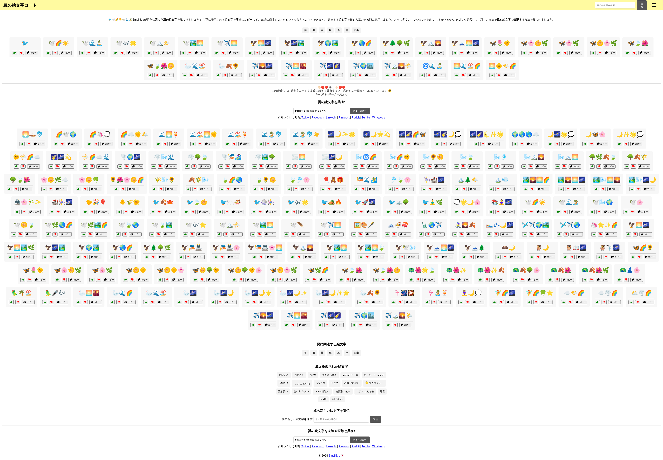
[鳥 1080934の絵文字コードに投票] (619, 280)
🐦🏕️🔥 (331, 202)
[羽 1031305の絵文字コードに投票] (498, 257)
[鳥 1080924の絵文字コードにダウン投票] (159, 212)
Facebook (318, 117)
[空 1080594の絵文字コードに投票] (85, 166)
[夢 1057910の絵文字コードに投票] (456, 75)
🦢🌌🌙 (223, 293)
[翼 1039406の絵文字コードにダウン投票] (427, 53)
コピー (33, 52)
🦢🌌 (190, 293)
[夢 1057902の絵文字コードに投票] (460, 302)
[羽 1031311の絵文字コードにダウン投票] (639, 257)
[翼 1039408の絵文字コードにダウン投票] (292, 75)
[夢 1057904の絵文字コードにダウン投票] (591, 144)
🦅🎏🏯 (191, 247)
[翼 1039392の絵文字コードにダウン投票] (530, 53)
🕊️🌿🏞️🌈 (94, 225)
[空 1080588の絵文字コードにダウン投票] (160, 166)
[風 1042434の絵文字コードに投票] (289, 189)
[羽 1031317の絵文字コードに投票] (283, 302)
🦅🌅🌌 (260, 43)
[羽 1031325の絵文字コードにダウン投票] (241, 280)
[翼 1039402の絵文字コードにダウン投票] (189, 53)
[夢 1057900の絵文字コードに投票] (13, 234)
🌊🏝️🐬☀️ (306, 134)
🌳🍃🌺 (19, 180)
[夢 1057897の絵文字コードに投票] (456, 212)
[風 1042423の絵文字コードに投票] (119, 166)
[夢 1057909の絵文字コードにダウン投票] (23, 212)
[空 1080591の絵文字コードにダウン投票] (482, 144)
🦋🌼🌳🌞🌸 (245, 270)
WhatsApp (378, 117)
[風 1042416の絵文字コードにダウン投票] (463, 166)
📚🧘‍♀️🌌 (501, 202)
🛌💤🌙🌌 (500, 225)
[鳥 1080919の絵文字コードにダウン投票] (17, 302)
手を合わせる (329, 375)
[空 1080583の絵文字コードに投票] (630, 302)
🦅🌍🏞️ (328, 43)
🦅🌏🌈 (361, 43)
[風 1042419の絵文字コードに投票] (188, 189)
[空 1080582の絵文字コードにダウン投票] (566, 234)
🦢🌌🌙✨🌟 (332, 293)
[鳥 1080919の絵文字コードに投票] (11, 302)
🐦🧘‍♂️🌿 (432, 202)
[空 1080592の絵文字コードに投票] (524, 234)
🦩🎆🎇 (404, 293)
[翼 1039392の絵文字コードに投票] (523, 53)
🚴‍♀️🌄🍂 (465, 225)
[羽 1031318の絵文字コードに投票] (550, 280)
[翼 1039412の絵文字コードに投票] (251, 75)
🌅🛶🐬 (32, 134)
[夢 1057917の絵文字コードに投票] (437, 144)
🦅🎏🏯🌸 (226, 247)
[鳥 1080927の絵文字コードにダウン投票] (294, 212)
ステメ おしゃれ (365, 391)
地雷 (382, 391)
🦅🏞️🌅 (336, 247)
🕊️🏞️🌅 (193, 43)
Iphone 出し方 (350, 375)
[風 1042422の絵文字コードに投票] (355, 166)
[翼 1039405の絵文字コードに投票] (592, 53)
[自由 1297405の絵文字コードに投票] (55, 144)
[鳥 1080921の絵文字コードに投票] (427, 302)
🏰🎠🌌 (62, 202)
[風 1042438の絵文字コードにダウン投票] (227, 166)
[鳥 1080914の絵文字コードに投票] (14, 53)
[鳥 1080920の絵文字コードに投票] (85, 212)
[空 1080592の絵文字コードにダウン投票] (531, 234)
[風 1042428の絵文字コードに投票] (154, 189)
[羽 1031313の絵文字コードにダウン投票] (418, 280)
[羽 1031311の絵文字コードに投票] (632, 257)
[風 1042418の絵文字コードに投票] (288, 166)
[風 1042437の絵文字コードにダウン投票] (638, 189)
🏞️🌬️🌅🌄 (607, 180)
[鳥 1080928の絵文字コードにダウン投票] (226, 212)
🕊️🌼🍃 (24, 225)
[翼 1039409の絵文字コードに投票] (150, 75)
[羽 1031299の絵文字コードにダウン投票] (632, 212)
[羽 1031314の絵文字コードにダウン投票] (158, 234)
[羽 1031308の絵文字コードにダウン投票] (522, 280)
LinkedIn (331, 117)
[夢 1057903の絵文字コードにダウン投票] (600, 234)
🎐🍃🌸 (400, 180)
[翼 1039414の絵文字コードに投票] (250, 53)
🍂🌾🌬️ (198, 180)
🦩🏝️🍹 (437, 293)
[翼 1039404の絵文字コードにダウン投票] (225, 75)
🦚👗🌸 (629, 270)
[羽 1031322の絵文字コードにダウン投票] (254, 302)
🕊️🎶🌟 (126, 43)
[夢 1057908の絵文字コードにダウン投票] (557, 144)
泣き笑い (283, 391)
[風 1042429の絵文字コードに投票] (321, 166)
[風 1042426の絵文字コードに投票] (596, 189)
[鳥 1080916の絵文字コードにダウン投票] (538, 257)
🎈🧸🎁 (333, 180)
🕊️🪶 (297, 225)
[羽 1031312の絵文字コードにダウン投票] (219, 302)
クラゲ (334, 382)
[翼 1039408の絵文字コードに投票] (285, 75)
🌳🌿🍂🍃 (602, 157)
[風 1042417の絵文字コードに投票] (254, 166)
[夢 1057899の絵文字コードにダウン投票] (535, 302)
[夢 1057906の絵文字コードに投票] (50, 166)
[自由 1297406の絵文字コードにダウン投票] (427, 234)
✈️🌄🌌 (262, 66)
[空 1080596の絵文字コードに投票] (295, 144)
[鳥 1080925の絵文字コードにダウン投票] (85, 302)
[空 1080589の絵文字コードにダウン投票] (498, 75)
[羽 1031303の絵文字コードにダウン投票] (452, 280)
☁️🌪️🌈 (607, 293)
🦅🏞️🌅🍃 (371, 247)
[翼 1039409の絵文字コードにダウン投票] (156, 75)
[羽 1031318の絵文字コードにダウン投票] (557, 280)
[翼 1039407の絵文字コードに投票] (81, 53)
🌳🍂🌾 (637, 157)
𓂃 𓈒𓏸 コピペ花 (302, 383)
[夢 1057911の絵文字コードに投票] (89, 144)
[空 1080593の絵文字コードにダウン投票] (604, 302)
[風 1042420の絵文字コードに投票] (491, 189)
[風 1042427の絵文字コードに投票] (227, 144)
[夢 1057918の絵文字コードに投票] (51, 212)
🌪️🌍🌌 (130, 157)
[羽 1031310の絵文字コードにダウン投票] (17, 257)
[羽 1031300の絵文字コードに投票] (307, 280)
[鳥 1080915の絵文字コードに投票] (119, 212)
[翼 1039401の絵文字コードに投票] (385, 53)
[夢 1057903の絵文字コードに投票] (593, 234)
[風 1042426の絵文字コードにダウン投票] (603, 189)
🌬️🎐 (501, 157)
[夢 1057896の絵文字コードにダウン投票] (408, 144)
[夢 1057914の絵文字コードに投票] (78, 189)
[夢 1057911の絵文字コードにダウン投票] (96, 144)
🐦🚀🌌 (365, 202)
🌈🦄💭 (99, 134)
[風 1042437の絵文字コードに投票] (631, 189)
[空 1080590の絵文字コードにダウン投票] (464, 189)
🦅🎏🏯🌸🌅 (265, 247)
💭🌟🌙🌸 (467, 202)
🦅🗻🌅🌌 (465, 43)
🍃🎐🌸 (299, 180)
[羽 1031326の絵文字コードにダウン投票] (261, 257)
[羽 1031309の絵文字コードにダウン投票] (293, 234)
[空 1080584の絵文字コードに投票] (514, 144)
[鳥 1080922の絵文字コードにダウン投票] (361, 212)
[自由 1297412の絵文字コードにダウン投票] (228, 189)
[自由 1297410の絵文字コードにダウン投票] (28, 144)
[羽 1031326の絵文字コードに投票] (254, 257)
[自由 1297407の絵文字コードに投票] (491, 212)
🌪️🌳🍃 (197, 157)
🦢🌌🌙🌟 (258, 293)
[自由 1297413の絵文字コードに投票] (387, 234)
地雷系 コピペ (343, 391)
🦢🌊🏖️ (195, 66)
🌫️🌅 (299, 157)
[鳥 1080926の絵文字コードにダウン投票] (572, 257)
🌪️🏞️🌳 (265, 157)
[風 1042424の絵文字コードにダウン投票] (496, 166)
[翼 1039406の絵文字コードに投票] (420, 53)
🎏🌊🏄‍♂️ (367, 180)
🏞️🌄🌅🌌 (571, 180)
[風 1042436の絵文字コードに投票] (626, 166)
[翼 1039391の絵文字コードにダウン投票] (290, 53)
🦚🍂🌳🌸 (526, 270)
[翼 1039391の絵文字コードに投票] (283, 53)
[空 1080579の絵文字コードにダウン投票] (267, 144)
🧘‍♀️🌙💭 (471, 293)
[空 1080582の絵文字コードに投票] (559, 234)
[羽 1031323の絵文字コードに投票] (480, 280)
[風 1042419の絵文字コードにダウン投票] (194, 189)
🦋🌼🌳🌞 (206, 270)
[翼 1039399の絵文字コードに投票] (352, 75)
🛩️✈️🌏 (569, 225)
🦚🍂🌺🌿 (595, 270)
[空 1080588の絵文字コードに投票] (153, 166)
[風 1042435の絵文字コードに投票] (192, 144)
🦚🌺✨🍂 (491, 270)
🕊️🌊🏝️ (92, 43)
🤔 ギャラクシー (374, 382)
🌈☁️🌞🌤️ (134, 134)
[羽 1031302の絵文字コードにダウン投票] (186, 302)
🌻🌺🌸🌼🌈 (127, 180)
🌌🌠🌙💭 (448, 134)
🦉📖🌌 (575, 247)
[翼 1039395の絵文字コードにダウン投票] (394, 75)
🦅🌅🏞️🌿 (21, 247)
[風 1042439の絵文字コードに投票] (422, 166)
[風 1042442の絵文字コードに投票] (523, 166)
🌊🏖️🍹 (238, 134)
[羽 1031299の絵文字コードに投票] (625, 212)
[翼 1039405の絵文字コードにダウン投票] (599, 53)
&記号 (313, 375)
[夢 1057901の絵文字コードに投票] (116, 189)
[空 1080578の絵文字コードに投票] (592, 212)
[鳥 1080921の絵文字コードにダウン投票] (433, 302)
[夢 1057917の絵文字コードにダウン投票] (443, 144)
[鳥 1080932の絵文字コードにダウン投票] (327, 212)
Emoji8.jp (334, 455)
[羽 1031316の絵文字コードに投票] (215, 257)
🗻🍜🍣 (398, 225)
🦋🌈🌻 (643, 247)
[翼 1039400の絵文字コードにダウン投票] (496, 53)
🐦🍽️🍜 (230, 202)
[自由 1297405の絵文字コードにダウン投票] (62, 144)
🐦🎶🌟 (297, 202)
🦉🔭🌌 (609, 247)
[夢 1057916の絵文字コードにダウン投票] (501, 302)
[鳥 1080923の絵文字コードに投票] (464, 257)
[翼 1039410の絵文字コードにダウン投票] (324, 53)
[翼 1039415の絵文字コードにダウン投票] (155, 53)
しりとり (320, 382)
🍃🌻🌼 (266, 180)
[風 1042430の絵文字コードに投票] (389, 166)
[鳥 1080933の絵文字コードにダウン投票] (395, 212)
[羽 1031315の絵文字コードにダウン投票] (202, 280)
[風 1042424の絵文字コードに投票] (490, 166)
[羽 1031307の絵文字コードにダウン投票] (132, 280)
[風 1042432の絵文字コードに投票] (187, 166)
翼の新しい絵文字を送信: (297, 419)
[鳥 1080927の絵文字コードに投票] (287, 212)
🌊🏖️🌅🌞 (203, 134)
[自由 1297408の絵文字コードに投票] (9, 189)
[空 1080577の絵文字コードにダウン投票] (570, 302)
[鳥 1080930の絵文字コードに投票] (422, 212)
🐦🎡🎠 (264, 202)
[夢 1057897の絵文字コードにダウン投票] (463, 212)
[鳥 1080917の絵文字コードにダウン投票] (118, 302)
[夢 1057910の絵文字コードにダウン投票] (463, 75)
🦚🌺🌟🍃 (422, 270)
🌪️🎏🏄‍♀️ (231, 157)
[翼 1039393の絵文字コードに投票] (351, 53)
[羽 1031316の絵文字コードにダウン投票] (222, 257)
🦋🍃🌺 (638, 43)
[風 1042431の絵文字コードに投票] (356, 189)
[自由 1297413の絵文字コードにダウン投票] (394, 234)
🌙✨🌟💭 (630, 134)
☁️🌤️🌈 (574, 293)
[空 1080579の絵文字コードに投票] (261, 144)
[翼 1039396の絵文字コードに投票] (184, 75)
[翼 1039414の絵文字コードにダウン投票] (257, 53)
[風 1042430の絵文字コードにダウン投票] (395, 166)
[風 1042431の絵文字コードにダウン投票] (363, 189)
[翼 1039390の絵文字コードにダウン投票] (223, 53)
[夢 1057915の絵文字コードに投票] (619, 144)
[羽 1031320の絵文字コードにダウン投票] (166, 280)
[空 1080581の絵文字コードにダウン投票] (23, 166)
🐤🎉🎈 (95, 202)
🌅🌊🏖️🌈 (467, 66)
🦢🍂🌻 (228, 66)
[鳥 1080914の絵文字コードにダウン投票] (21, 53)
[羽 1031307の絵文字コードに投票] (125, 280)
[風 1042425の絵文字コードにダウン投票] (598, 166)
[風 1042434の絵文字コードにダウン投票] (295, 189)
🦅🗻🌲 (474, 247)
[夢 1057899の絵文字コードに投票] (529, 302)
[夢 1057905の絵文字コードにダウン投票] (430, 189)
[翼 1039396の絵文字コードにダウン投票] (191, 75)
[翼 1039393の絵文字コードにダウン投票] (358, 53)
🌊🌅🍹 (168, 134)
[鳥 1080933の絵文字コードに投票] (388, 212)
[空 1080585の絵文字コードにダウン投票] (402, 257)
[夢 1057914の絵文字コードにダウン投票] (85, 189)
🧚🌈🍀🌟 (539, 293)
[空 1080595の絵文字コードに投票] (331, 144)
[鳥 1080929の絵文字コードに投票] (44, 302)
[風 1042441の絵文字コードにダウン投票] (396, 189)
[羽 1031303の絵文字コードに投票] (445, 280)
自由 (356, 30)
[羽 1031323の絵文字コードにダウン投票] (487, 280)
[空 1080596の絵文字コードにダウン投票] (302, 144)
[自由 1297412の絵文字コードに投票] (221, 189)
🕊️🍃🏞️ (162, 225)
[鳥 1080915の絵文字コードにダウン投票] (125, 212)
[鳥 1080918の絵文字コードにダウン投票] (193, 212)
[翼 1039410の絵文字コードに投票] (317, 53)
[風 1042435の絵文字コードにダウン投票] (199, 144)
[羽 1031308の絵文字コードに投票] (515, 280)
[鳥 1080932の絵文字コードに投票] (321, 212)
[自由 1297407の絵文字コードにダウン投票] (497, 212)
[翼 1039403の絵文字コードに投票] (319, 75)
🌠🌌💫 (61, 157)
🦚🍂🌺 (560, 270)
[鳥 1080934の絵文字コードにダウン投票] (626, 280)
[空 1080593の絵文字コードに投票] (597, 302)
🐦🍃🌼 (196, 202)
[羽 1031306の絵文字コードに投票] (181, 257)
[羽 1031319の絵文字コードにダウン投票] (54, 234)
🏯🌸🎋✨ (27, 202)
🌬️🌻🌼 (433, 157)
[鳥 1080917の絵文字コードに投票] (112, 302)
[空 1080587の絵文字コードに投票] (561, 189)
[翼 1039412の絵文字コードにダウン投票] (258, 75)
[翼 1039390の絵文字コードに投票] (216, 53)
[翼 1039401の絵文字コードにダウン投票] (392, 53)
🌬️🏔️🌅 (568, 157)
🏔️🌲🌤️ (468, 180)
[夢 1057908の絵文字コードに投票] (550, 144)
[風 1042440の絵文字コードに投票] (158, 144)
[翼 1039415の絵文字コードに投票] (149, 53)
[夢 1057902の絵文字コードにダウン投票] (467, 302)
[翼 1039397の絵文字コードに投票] (627, 53)
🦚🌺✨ (456, 270)
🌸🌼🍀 (89, 180)
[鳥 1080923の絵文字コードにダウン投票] (471, 257)
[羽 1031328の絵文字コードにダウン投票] (591, 280)
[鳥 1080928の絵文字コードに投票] (220, 212)
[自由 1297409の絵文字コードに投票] (353, 234)
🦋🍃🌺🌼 (160, 66)
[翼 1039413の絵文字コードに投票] (558, 53)
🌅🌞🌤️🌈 (502, 66)
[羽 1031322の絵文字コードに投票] (247, 302)
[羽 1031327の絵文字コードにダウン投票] (328, 302)
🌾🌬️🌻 (165, 180)
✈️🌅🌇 (296, 66)
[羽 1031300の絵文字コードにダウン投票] (314, 280)
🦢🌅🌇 (89, 293)
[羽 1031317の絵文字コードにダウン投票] (289, 302)
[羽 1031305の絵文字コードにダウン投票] (504, 257)
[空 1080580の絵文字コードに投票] (43, 189)
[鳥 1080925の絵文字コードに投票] (78, 302)
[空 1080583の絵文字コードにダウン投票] (637, 302)
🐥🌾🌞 (129, 202)
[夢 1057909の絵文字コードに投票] (17, 212)
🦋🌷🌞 (499, 43)
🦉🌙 (542, 247)
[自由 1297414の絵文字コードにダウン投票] (329, 189)
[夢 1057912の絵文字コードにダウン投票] (373, 144)
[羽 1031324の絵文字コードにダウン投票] (90, 234)
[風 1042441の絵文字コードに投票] (390, 189)
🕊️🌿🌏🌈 (59, 225)
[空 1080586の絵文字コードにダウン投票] (130, 144)
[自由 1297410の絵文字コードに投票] (22, 144)
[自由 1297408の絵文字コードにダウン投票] (16, 189)
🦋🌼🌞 (136, 270)
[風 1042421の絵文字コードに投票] (255, 189)
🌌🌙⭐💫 (377, 134)
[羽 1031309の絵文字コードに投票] (286, 234)
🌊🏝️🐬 (271, 134)
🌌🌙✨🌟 (341, 134)
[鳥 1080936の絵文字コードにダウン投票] (260, 212)
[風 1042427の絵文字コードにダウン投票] (234, 144)
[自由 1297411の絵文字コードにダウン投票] (461, 234)
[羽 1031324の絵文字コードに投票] (83, 234)
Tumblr (366, 117)
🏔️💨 (501, 180)
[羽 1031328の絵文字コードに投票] (584, 280)
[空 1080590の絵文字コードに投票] (457, 189)
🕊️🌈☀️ (58, 43)
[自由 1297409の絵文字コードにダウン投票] (360, 234)
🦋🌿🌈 (318, 270)
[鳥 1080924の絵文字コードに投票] (152, 212)
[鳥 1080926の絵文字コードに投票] (565, 257)
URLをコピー (359, 111)
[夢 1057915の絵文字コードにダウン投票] (626, 144)
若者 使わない (351, 382)
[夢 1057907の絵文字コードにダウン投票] (428, 75)
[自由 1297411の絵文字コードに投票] (454, 234)
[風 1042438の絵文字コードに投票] (220, 166)
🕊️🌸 (636, 202)
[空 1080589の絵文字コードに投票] (491, 75)
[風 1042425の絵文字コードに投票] (592, 166)
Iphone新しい (322, 391)
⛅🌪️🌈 (641, 293)
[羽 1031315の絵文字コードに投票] (195, 280)
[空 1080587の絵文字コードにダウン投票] (567, 189)
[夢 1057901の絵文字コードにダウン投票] (123, 189)
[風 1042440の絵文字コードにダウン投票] (165, 144)
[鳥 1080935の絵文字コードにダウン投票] (605, 257)
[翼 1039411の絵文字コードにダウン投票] (54, 53)
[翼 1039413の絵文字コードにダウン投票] (565, 53)
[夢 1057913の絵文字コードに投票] (525, 189)
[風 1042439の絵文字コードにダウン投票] (429, 166)
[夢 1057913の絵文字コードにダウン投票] (532, 189)
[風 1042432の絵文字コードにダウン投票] (193, 166)
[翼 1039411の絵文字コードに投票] (48, 53)
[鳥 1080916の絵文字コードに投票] (531, 257)
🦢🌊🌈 (122, 293)
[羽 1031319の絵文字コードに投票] (48, 234)
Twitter (305, 117)
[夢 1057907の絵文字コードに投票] (422, 75)
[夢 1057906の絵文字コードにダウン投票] (57, 166)
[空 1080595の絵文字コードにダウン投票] (337, 144)
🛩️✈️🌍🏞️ (535, 225)
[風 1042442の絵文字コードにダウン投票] (530, 166)
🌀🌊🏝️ (432, 66)
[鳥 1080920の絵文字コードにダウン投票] (92, 212)
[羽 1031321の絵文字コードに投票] (360, 257)
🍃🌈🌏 (232, 180)
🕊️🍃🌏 (128, 225)
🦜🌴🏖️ (21, 293)
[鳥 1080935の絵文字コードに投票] (599, 257)
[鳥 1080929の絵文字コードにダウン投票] (51, 302)
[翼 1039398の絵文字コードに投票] (454, 53)
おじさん (299, 375)
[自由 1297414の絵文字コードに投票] (322, 189)
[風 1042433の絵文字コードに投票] (557, 166)
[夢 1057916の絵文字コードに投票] (494, 302)
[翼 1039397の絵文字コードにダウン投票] (634, 53)
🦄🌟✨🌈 (604, 225)
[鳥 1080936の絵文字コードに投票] (253, 212)
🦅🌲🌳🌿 (396, 43)
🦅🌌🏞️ (294, 43)
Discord (284, 382)
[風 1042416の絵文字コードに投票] (456, 166)
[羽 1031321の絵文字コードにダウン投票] (367, 257)
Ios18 (323, 399)
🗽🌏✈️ (431, 225)
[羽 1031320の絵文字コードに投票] (160, 280)
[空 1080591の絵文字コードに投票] (476, 144)
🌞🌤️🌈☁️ (27, 157)
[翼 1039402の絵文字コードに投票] (182, 53)
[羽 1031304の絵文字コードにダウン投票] (124, 234)
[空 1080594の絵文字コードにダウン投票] (92, 166)
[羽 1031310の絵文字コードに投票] (10, 257)
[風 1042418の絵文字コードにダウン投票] (294, 166)
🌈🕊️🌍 (66, 134)
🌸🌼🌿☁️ (54, 180)
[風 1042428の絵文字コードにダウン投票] (161, 189)
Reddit (356, 117)
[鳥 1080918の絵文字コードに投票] (186, 212)
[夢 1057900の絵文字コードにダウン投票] (20, 234)
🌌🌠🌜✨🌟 (486, 134)
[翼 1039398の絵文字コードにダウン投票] (461, 53)
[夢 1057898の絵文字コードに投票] (489, 234)
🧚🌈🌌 (505, 293)
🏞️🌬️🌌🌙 (642, 180)
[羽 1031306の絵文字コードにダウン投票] (187, 257)
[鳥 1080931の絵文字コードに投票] (393, 302)
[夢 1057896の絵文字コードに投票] (401, 144)
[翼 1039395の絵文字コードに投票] (387, 75)
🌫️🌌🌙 (332, 157)
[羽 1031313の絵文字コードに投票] (411, 280)
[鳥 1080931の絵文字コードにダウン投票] (400, 302)
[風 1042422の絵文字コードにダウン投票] (362, 166)
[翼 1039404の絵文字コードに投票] (218, 75)
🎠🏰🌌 (434, 180)
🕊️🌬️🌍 (602, 202)
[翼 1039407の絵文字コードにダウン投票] (88, 53)
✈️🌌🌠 (329, 66)
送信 (375, 419)
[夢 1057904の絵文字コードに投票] (584, 144)
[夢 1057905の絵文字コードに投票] (423, 189)
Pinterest (344, 117)
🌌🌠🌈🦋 (412, 134)
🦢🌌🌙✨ (293, 293)
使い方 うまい (301, 391)
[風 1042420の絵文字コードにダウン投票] (497, 189)
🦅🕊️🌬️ (405, 247)
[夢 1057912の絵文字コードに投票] (366, 144)
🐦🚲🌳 (398, 202)
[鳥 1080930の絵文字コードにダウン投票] (428, 212)
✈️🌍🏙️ (363, 66)
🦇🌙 (508, 247)
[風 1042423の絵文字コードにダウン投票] (126, 166)
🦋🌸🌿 (569, 43)
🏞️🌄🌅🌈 (536, 180)
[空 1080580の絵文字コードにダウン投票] (50, 189)
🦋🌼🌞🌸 (170, 270)
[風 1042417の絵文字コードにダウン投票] (261, 166)
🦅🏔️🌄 (430, 43)
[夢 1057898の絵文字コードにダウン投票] (496, 234)
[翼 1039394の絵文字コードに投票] (115, 53)
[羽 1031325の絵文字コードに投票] (234, 280)
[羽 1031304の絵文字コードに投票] (118, 234)
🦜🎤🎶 (55, 293)
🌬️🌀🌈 (366, 157)
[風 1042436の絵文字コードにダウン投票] (633, 166)
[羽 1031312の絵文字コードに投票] (213, 302)
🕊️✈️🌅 (227, 43)
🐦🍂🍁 (163, 202)
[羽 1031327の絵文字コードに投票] (321, 302)
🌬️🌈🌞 (399, 157)
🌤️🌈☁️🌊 (96, 157)
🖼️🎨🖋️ (364, 225)
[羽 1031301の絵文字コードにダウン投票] (332, 257)
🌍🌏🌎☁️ (525, 134)
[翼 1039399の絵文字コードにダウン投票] (359, 75)
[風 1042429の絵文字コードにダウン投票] (328, 166)
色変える (284, 375)
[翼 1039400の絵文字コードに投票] (489, 53)
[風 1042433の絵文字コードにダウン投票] (564, 166)
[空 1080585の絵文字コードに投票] (395, 257)
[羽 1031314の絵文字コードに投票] (151, 234)
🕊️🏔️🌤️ (159, 43)
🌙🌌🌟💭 (561, 134)
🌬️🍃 (467, 157)
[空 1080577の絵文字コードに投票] (563, 302)
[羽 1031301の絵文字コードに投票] (326, 257)
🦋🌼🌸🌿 (603, 43)
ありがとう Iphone (374, 375)
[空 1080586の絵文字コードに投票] (123, 144)
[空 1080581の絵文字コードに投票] (16, 166)
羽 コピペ (337, 399)
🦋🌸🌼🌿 (534, 43)
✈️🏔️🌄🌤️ (398, 66)
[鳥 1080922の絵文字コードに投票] (354, 212)
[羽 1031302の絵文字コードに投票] (179, 302)
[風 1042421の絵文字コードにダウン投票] (262, 189)
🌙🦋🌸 (595, 134)
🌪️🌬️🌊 (164, 157)
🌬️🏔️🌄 (534, 157)
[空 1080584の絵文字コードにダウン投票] (521, 144)
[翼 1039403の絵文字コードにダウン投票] (326, 75)
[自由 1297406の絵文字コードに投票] (421, 234)
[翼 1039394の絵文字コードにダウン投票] (122, 53)
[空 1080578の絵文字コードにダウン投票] (598, 212)
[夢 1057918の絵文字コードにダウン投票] (58, 212)
